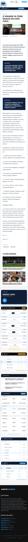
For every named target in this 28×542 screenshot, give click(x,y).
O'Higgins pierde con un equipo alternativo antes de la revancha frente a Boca (14, 105)
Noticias (5, 14)
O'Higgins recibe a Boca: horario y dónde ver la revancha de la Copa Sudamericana (14, 68)
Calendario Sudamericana (21, 370)
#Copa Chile (6, 246)
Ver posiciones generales (21, 479)
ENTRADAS (24, 1)
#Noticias (13, 246)
